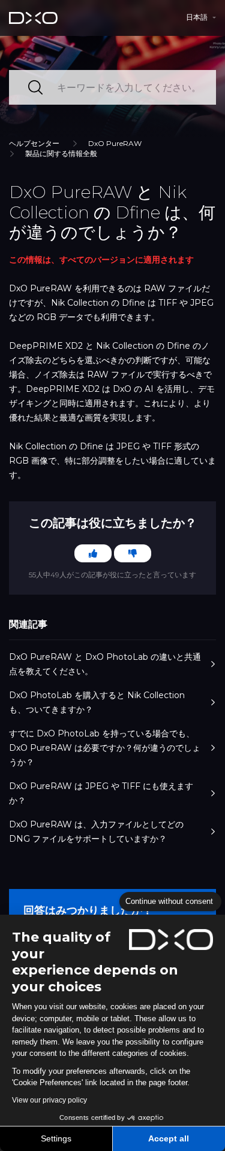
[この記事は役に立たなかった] (132, 553)
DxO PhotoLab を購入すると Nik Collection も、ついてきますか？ (97, 702)
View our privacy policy (49, 1100)
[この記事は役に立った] (93, 553)
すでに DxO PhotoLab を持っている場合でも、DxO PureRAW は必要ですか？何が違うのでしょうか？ (104, 748)
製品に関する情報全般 (61, 153)
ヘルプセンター (34, 143)
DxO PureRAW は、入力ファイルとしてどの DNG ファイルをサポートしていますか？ (96, 831)
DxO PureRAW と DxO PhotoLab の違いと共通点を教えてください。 (105, 664)
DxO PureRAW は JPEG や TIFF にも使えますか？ (101, 793)
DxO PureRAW (115, 143)
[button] (201, 17)
